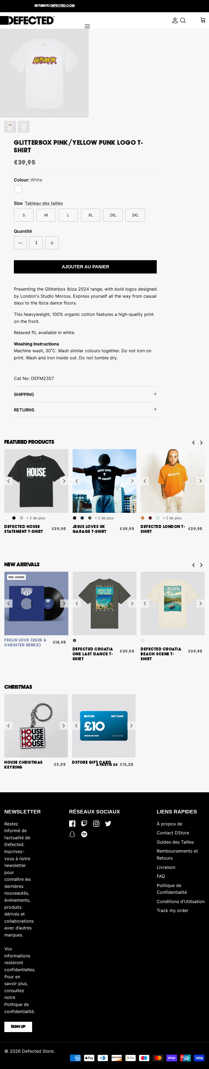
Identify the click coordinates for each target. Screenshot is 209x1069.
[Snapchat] (72, 834)
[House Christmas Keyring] (36, 725)
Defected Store (38, 1051)
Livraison (166, 867)
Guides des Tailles (175, 842)
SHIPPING (24, 394)
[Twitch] (84, 823)
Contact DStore (173, 832)
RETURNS (24, 410)
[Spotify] (84, 834)
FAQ (161, 876)
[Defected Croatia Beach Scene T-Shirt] (173, 604)
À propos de (169, 823)
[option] (44, 73)
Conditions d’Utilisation (181, 901)
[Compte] (174, 20)
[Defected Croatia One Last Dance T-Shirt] (105, 604)
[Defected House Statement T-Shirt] (36, 481)
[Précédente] (8, 481)
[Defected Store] (27, 20)
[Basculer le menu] (87, 26)
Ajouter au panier (85, 266)
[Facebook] (72, 823)
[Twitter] (108, 823)
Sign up (18, 1027)
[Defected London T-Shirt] (173, 481)
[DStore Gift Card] (104, 725)
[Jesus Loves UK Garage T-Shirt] (105, 481)
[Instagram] (96, 823)
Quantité (23, 231)
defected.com (63, 5)
